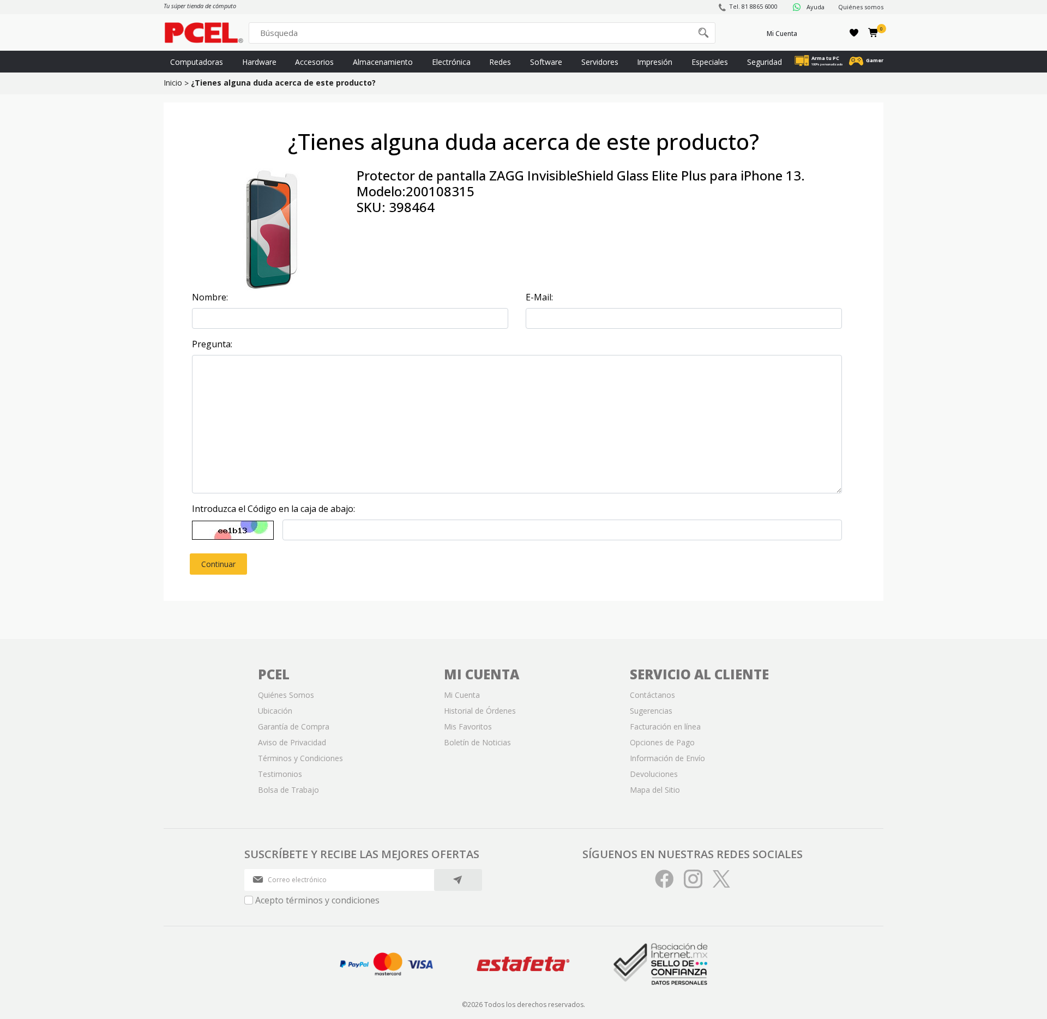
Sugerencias (651, 711)
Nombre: (210, 297)
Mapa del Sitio (655, 790)
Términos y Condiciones (300, 758)
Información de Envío (667, 758)
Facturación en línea (665, 726)
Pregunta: (212, 344)
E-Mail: (539, 297)
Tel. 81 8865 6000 (753, 6)
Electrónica (451, 62)
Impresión (654, 62)
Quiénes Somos (286, 695)
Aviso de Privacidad (292, 742)
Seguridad (764, 62)
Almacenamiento (383, 62)
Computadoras (196, 62)
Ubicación (275, 711)
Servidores (599, 62)
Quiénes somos (860, 7)
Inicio (173, 82)
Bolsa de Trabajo (288, 790)
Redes (500, 62)
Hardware (259, 62)
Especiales (709, 62)
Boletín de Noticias (477, 742)
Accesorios (314, 62)
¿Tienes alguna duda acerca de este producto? (283, 82)
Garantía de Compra (293, 726)
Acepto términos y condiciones (317, 900)
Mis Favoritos (468, 726)
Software (546, 62)
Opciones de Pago (662, 742)
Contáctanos (652, 695)
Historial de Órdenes (480, 711)
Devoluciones (654, 774)
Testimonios (280, 774)
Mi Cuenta (782, 33)
